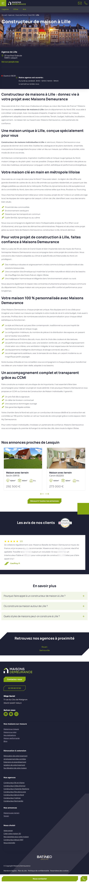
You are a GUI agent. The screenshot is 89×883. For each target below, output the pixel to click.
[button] (27, 552)
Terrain (6, 816)
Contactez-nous (14, 679)
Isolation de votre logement (14, 765)
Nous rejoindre (9, 843)
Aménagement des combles (15, 759)
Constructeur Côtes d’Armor (14, 786)
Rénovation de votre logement (15, 756)
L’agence (5, 9)
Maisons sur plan (10, 732)
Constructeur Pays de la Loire (15, 792)
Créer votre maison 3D (12, 834)
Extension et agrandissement (15, 762)
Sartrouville (44, 650)
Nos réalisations (10, 735)
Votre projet (8, 831)
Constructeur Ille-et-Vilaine (14, 783)
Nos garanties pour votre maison (16, 837)
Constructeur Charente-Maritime (16, 789)
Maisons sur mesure (11, 729)
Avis (24, 9)
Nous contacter (40, 878)
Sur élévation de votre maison (15, 768)
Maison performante (12, 738)
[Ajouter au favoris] (39, 450)
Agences (11, 15)
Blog (5, 741)
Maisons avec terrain (11, 813)
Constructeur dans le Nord (14, 795)
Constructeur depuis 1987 (13, 840)
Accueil (4, 15)
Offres (15, 9)
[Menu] (3, 3)
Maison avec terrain (17, 474)
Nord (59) (31, 15)
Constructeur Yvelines (12, 798)
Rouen (44, 647)
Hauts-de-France (21, 15)
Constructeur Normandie (13, 801)
